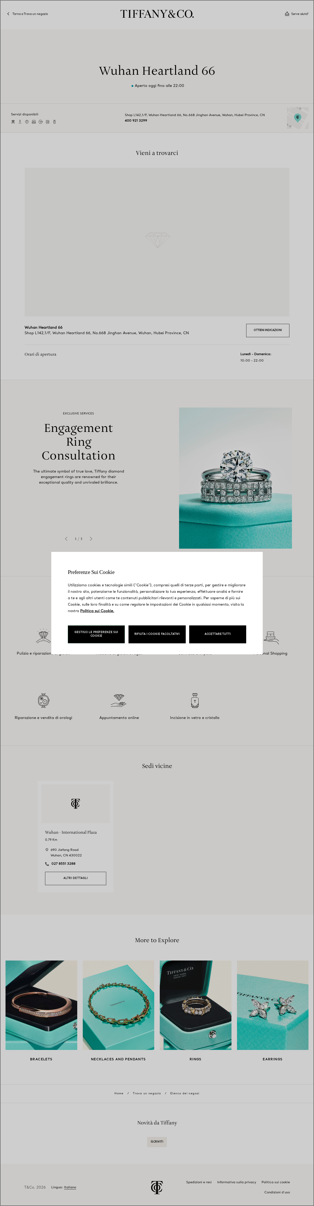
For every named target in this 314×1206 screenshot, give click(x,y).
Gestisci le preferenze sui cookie (96, 634)
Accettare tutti (218, 634)
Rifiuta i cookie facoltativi (157, 634)
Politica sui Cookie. (97, 611)
